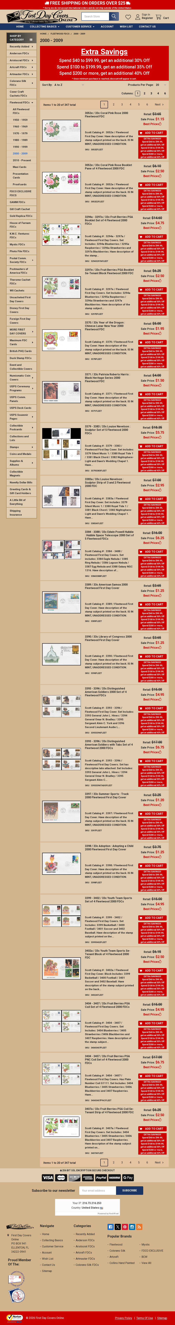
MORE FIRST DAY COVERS (18, 331)
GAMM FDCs (17, 202)
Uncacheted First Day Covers (20, 299)
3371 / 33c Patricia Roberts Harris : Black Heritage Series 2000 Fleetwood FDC (107, 378)
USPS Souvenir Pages (19, 416)
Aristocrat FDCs (19, 60)
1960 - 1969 (20, 126)
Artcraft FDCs (18, 67)
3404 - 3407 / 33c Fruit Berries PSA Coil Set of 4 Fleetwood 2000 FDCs (107, 1005)
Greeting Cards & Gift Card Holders (20, 491)
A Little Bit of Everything (18, 502)
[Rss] (139, 1227)
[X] (118, 1227)
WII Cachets (17, 290)
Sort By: (47, 85)
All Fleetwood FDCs (21, 111)
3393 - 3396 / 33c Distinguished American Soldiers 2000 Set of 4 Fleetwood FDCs (106, 692)
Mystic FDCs (17, 244)
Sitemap (47, 1271)
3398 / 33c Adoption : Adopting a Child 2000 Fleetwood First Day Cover (109, 847)
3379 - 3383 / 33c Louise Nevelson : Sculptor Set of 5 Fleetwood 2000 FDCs (107, 430)
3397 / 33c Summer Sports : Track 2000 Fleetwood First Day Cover (107, 795)
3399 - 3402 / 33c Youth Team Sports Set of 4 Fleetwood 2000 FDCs (108, 899)
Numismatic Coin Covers (20, 377)
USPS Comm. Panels (18, 399)
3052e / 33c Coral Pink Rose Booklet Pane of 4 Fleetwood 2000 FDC (108, 166)
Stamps (14, 447)
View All (146, 1263)
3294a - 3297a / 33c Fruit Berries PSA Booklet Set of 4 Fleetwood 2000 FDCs (109, 220)
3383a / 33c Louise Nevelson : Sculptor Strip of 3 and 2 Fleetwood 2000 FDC (107, 483)
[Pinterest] (125, 1227)
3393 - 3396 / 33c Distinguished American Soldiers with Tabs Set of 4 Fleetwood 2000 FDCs (109, 745)
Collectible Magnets (16, 473)
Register (147, 18)
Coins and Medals (20, 454)
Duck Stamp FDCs (20, 358)
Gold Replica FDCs (21, 216)
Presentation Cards (20, 175)
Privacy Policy (123, 1318)
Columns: (127, 93)
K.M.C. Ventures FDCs (19, 235)
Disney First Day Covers (19, 310)
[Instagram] (132, 1227)
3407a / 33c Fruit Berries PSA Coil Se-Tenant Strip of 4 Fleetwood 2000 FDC (109, 1110)
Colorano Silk (117, 1250)
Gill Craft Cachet (20, 209)
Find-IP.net (113, 1214)
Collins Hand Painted (122, 1263)
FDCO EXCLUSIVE (152, 1250)
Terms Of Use (144, 1318)
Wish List (126, 26)
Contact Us (147, 26)
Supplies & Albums (16, 462)
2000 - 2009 (20, 153)
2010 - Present (22, 160)
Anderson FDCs (19, 53)
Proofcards (19, 184)
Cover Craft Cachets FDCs (18, 93)
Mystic (146, 1244)
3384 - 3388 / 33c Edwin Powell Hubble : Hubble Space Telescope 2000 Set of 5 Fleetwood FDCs (109, 535)
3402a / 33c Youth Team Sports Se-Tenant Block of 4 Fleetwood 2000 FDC (107, 954)
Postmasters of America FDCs (19, 271)
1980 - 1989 (20, 140)
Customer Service (79, 26)
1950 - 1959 (20, 119)
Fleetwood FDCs (20, 102)
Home (20, 26)
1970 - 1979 (20, 133)
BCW (144, 1256)
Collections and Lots (19, 438)
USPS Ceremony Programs (20, 388)
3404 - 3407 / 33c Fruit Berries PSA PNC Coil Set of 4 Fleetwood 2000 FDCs (107, 1060)
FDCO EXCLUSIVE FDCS (20, 193)
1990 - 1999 (20, 146)
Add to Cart (154, 132)
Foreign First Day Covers (20, 320)
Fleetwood (116, 1244)
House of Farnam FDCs (20, 224)
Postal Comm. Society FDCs (18, 260)
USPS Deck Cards (20, 407)
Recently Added (19, 46)
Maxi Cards (19, 167)
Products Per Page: (141, 85)
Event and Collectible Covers (21, 366)
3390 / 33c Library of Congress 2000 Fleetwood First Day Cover (108, 638)
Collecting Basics (43, 26)
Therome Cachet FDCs (20, 281)
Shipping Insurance (16, 512)
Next (158, 104)
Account (107, 26)
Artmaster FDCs (19, 74)
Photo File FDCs (19, 251)
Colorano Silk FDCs (18, 83)
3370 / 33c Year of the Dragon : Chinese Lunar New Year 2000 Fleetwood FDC (105, 326)
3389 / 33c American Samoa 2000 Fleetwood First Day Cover (106, 586)
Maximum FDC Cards (18, 342)
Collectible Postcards (16, 427)
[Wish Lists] (129, 17)
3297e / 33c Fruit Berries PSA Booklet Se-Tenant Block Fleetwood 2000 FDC (109, 271)
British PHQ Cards (21, 351)
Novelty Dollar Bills (21, 482)
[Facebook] (110, 1227)
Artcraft (114, 1256)
